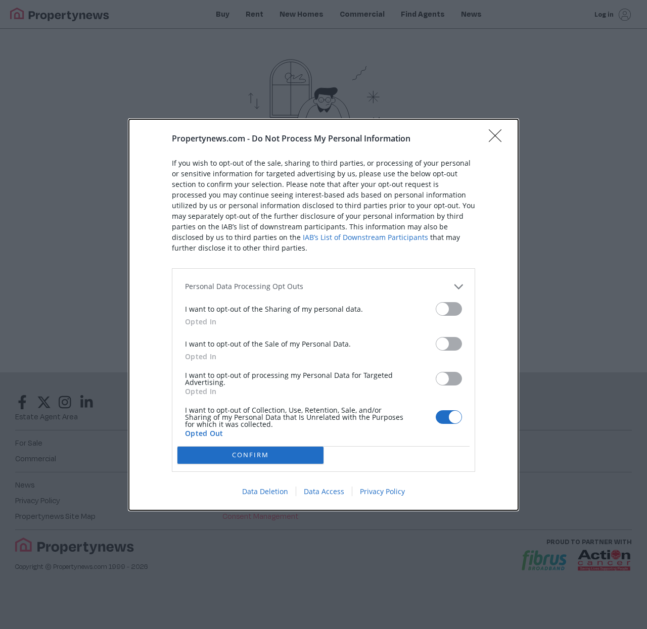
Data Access (324, 491)
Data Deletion (265, 491)
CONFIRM (250, 454)
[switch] (449, 309)
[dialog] (323, 314)
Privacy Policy (382, 491)
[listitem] (323, 286)
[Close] (498, 139)
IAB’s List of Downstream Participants (365, 237)
